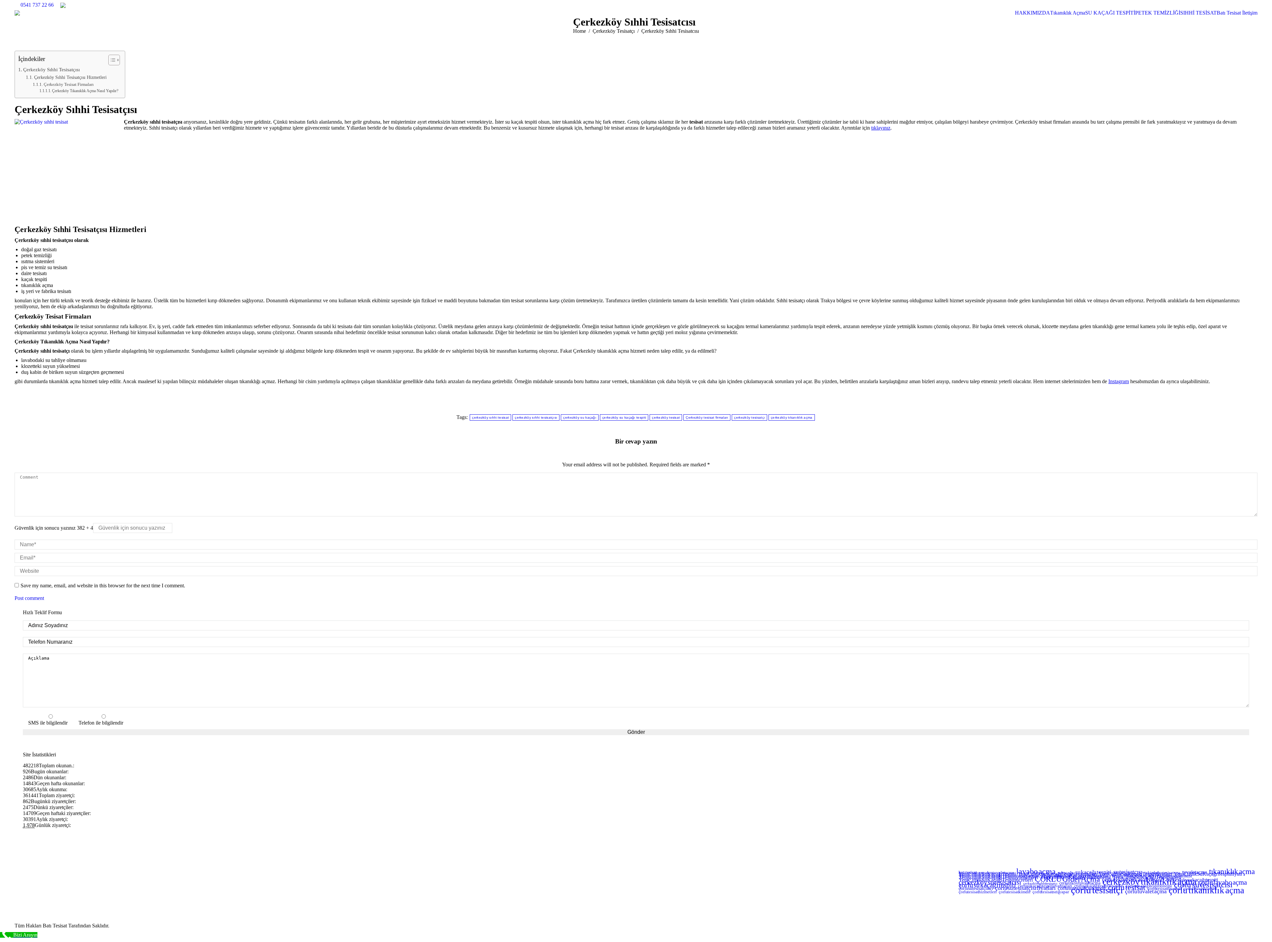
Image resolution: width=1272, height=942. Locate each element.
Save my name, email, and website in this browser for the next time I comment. (103, 585)
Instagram (1118, 381)
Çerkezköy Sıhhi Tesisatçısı (51, 69)
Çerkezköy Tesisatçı (614, 31)
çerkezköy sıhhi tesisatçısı (536, 417)
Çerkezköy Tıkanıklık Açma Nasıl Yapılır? (85, 91)
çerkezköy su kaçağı (579, 417)
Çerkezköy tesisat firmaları (707, 417)
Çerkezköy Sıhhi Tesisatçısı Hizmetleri (70, 77)
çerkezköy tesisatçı (749, 417)
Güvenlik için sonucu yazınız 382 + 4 (54, 528)
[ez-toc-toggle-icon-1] (110, 60)
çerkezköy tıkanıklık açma (792, 417)
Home (579, 31)
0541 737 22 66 (37, 5)
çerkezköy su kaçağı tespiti (624, 417)
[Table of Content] (114, 60)
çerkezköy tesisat (666, 417)
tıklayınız (880, 128)
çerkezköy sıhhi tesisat (490, 417)
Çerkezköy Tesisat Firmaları (69, 84)
